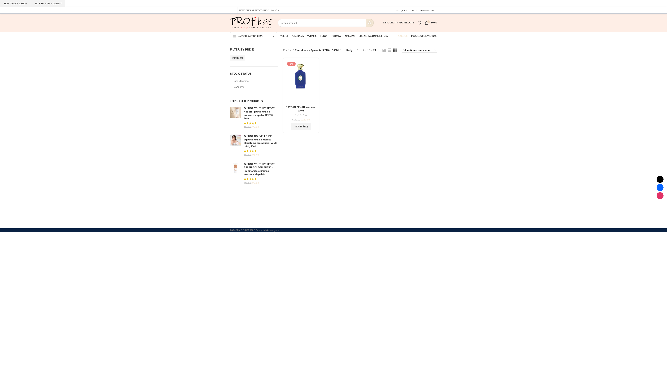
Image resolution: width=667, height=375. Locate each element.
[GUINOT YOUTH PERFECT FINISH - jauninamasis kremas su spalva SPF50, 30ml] (235, 118)
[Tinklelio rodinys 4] (395, 50)
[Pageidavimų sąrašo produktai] (419, 22)
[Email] (660, 179)
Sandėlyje (239, 86)
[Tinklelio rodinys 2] (384, 50)
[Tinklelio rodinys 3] (389, 50)
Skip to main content (48, 3)
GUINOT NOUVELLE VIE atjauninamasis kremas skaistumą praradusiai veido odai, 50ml (260, 141)
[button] (301, 126)
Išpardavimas (241, 81)
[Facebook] (660, 187)
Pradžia (287, 50)
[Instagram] (660, 195)
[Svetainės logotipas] (251, 22)
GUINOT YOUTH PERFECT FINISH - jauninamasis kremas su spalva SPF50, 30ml (259, 113)
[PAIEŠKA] (370, 23)
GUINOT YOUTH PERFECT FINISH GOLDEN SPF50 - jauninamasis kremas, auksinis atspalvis (259, 169)
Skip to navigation (15, 3)
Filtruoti (237, 58)
